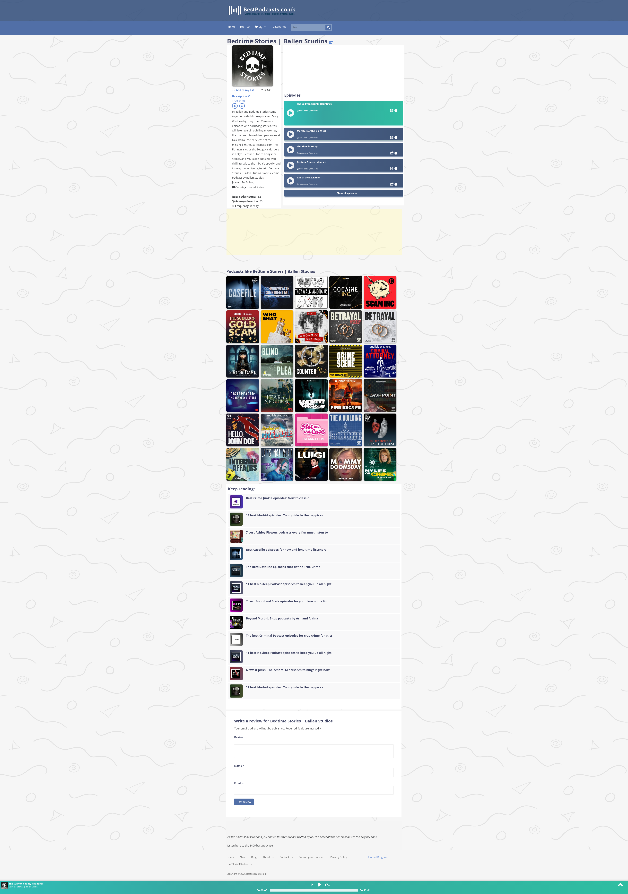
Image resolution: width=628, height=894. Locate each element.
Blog (254, 857)
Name (239, 765)
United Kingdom (378, 857)
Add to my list (245, 90)
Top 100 (245, 26)
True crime (238, 100)
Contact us (286, 857)
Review (239, 737)
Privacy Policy (338, 857)
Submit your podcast (311, 857)
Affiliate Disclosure (240, 864)
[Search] (328, 27)
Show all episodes (347, 193)
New (242, 857)
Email (239, 783)
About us (268, 857)
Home (230, 857)
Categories (279, 26)
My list (262, 27)
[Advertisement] (343, 69)
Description (240, 96)
